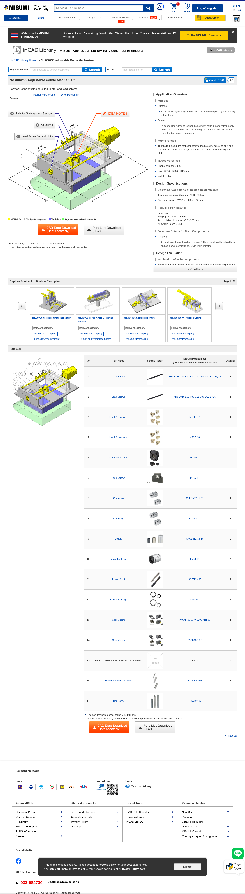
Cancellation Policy (82, 816)
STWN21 (194, 599)
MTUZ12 (194, 478)
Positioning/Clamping (44, 95)
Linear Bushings (118, 559)
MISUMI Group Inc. (27, 826)
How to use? (189, 826)
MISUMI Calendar (192, 831)
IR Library (22, 821)
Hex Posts (118, 701)
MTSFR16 (194, 417)
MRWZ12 (195, 457)
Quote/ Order (212, 17)
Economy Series (67, 17)
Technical (144, 17)
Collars (118, 538)
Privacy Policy (79, 821)
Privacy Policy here (132, 868)
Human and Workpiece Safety (95, 339)
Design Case (94, 17)
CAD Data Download (138, 811)
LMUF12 (194, 559)
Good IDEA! (215, 80)
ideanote (31, 50)
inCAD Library (134, 821)
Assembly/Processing (137, 339)
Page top (232, 735)
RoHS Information (26, 831)
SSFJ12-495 (194, 579)
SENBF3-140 (195, 680)
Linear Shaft (118, 579)
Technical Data (135, 816)
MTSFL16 (195, 437)
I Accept (187, 867)
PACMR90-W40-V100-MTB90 (194, 620)
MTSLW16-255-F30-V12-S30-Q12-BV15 (195, 397)
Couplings (118, 498)
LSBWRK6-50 (195, 701)
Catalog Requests (192, 821)
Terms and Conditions (84, 811)
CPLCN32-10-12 (195, 518)
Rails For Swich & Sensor (118, 680)
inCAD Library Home (23, 60)
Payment (187, 816)
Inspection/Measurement (46, 339)
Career (20, 836)
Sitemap (76, 826)
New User (188, 811)
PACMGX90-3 (195, 640)
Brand (41, 17)
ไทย (238, 10)
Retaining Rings (118, 599)
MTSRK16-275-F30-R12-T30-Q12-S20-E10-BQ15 (195, 376)
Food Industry (175, 17)
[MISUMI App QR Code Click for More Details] (235, 18)
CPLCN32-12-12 (195, 498)
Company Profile (26, 811)
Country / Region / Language (199, 836)
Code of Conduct (26, 816)
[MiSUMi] (26, 8)
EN (238, 5)
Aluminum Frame (121, 17)
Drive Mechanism (70, 95)
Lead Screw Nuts (118, 417)
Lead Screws (118, 376)
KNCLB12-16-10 (194, 538)
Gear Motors (118, 620)
